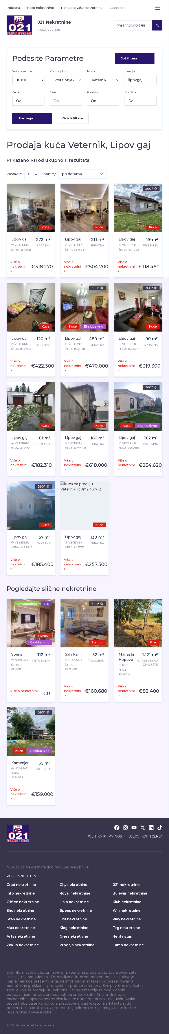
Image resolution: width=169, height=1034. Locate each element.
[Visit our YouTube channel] (134, 827)
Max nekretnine (21, 928)
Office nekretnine (23, 902)
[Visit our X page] (142, 827)
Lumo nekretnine (128, 945)
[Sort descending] (36, 174)
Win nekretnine (127, 910)
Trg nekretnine (126, 928)
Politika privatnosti (105, 836)
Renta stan (122, 936)
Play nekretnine (127, 919)
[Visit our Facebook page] (116, 827)
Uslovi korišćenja (145, 836)
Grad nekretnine (21, 885)
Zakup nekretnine (23, 945)
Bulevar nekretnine (130, 893)
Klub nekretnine (127, 902)
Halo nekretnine (74, 902)
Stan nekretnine (21, 919)
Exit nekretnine (73, 919)
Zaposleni (117, 8)
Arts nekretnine (21, 936)
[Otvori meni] (157, 8)
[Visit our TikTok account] (159, 827)
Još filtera (134, 58)
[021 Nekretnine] (19, 25)
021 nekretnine (126, 885)
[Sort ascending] (28, 174)
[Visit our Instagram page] (125, 827)
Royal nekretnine (75, 893)
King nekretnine (74, 928)
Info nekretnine (21, 893)
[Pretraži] (157, 25)
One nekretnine (74, 936)
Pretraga (32, 118)
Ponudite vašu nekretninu (82, 8)
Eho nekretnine (20, 910)
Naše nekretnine (40, 8)
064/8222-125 (48, 30)
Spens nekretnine (76, 910)
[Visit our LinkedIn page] (151, 827)
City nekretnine (73, 885)
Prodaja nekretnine (77, 945)
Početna (13, 8)
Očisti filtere (72, 118)
